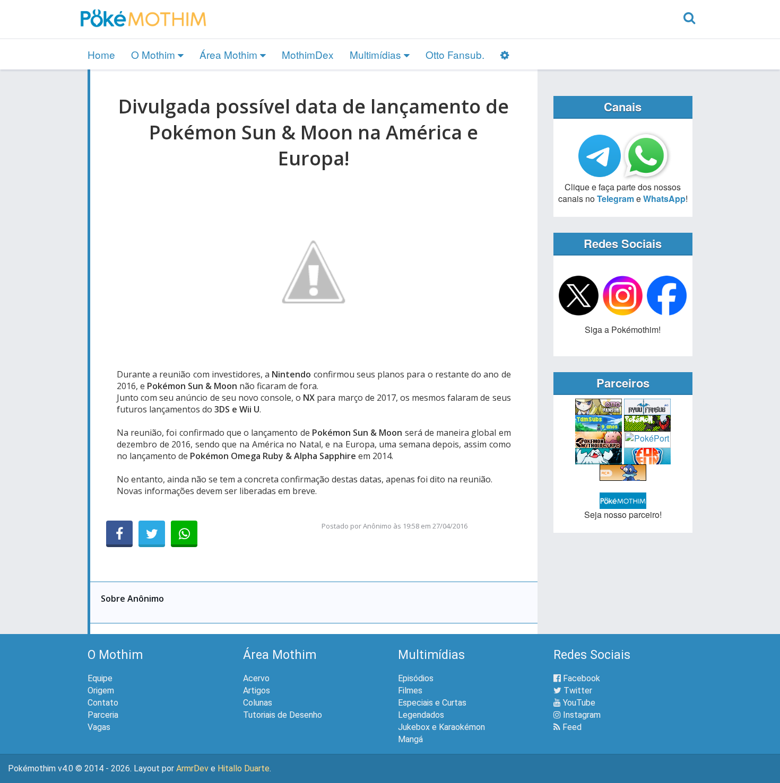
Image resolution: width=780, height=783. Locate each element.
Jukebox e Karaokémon (441, 727)
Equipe (100, 678)
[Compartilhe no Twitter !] (151, 534)
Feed (571, 727)
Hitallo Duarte (244, 768)
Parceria (103, 715)
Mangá (410, 739)
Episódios (416, 678)
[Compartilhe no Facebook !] (119, 534)
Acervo (256, 678)
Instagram (581, 715)
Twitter (576, 690)
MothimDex (308, 54)
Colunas (257, 703)
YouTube (578, 703)
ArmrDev (192, 768)
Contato (103, 703)
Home (101, 54)
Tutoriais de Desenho (282, 715)
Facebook (580, 678)
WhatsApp (664, 198)
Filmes (410, 690)
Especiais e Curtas (432, 703)
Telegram (615, 198)
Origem (101, 690)
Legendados (421, 715)
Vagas (99, 727)
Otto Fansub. (455, 54)
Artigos (256, 690)
